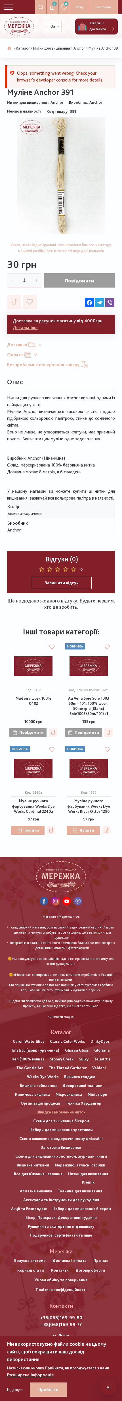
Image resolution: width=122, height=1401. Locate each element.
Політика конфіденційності (61, 1289)
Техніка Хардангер (83, 1103)
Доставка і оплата (69, 1260)
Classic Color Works (67, 1041)
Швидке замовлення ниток (61, 1112)
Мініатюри (97, 1094)
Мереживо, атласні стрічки (80, 1165)
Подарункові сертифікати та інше (61, 1235)
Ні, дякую (15, 1389)
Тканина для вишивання (80, 1191)
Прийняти (48, 1389)
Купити (31, 830)
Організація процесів (40, 1103)
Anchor (79, 48)
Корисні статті (30, 1270)
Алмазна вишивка (36, 1191)
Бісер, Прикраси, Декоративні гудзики (61, 1217)
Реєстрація (104, 7)
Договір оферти (90, 1270)
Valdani (99, 1068)
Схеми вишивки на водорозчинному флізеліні (61, 1138)
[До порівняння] (14, 302)
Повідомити (79, 281)
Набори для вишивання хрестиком (61, 1129)
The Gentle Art (29, 1068)
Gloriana (102, 1050)
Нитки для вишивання (51, 48)
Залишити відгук (62, 583)
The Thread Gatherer (68, 1068)
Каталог (23, 48)
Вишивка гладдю (79, 1076)
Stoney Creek (61, 1059)
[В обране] (30, 302)
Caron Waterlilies (28, 1041)
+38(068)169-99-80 (61, 1317)
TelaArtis (102, 1059)
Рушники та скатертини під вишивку (61, 1226)
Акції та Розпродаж (29, 1208)
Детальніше (25, 327)
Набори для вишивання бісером (81, 1208)
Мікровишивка (69, 1094)
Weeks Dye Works (42, 1076)
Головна (9, 48)
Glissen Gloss (77, 1050)
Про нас (100, 1260)
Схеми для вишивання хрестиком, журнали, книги (61, 1156)
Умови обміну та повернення (61, 1280)
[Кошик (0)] (82, 26)
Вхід (79, 7)
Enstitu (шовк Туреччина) (35, 1050)
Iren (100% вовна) (28, 1059)
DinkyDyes (100, 1041)
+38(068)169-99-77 (61, 1324)
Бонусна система (30, 1260)
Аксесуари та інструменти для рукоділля (61, 1200)
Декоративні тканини (82, 1085)
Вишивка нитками (33, 1165)
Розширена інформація (30, 1375)
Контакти (60, 1270)
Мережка (61, 1251)
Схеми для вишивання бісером (61, 1121)
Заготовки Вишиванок (61, 1147)
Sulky (84, 1059)
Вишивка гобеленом (38, 1085)
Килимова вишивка (32, 1094)
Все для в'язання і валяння (38, 1174)
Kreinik (88, 1182)
